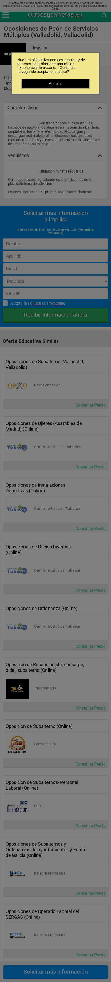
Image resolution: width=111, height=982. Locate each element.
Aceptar (55, 83)
